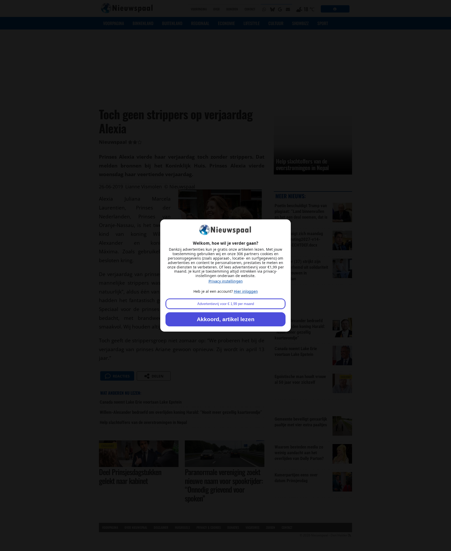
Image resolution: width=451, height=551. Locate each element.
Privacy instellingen (226, 281)
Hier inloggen (246, 291)
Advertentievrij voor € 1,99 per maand (225, 304)
